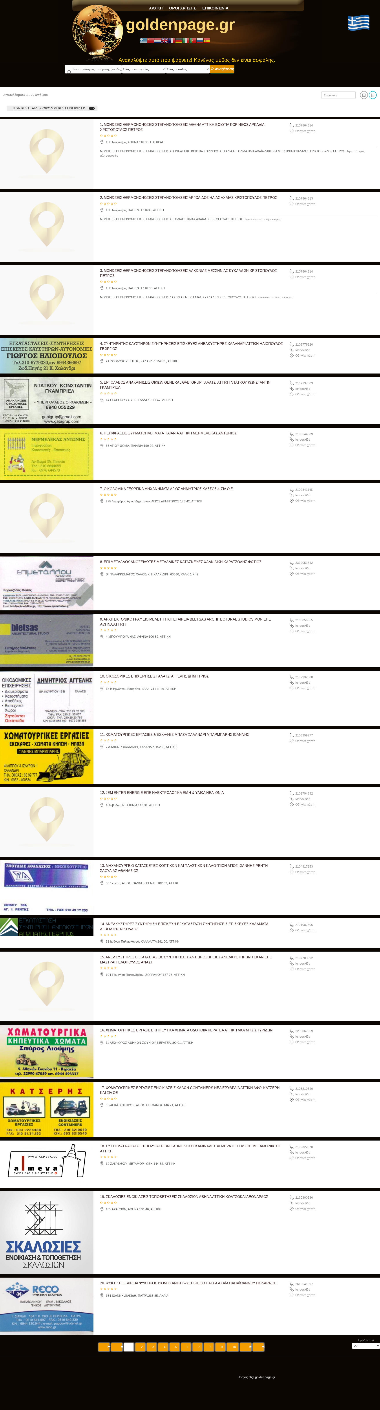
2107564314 (304, 125)
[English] (164, 40)
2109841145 (304, 489)
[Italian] (185, 40)
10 (234, 1347)
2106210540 (304, 1088)
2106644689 (304, 434)
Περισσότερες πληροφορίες (262, 219)
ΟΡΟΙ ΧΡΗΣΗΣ (182, 8)
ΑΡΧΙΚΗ (156, 8)
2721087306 (304, 925)
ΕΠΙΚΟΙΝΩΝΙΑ (215, 8)
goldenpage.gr (180, 24)
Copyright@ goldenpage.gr (256, 1377)
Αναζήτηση (224, 69)
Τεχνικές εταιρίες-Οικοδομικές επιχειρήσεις (49, 108)
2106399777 (304, 735)
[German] (178, 40)
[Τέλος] (258, 1347)
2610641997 (304, 1284)
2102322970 (304, 1147)
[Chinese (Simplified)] (150, 40)
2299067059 (304, 1031)
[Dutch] (157, 40)
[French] (171, 40)
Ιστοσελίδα (302, 350)
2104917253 (304, 866)
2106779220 (304, 344)
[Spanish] (206, 40)
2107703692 (304, 958)
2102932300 (304, 677)
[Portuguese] (192, 40)
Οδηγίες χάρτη (305, 131)
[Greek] (143, 40)
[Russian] (199, 40)
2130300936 (304, 1197)
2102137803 (304, 383)
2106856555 (304, 620)
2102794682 (304, 793)
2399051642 (304, 562)
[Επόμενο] (245, 1347)
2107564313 (304, 198)
